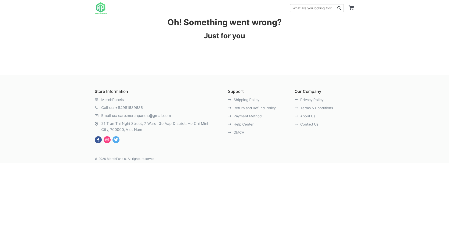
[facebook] (98, 139)
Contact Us (309, 124)
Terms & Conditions (316, 108)
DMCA (238, 132)
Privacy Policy (311, 100)
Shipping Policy (246, 100)
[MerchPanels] (101, 8)
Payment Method (247, 116)
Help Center (243, 124)
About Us (307, 116)
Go (339, 8)
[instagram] (107, 139)
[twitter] (115, 139)
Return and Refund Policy (254, 108)
